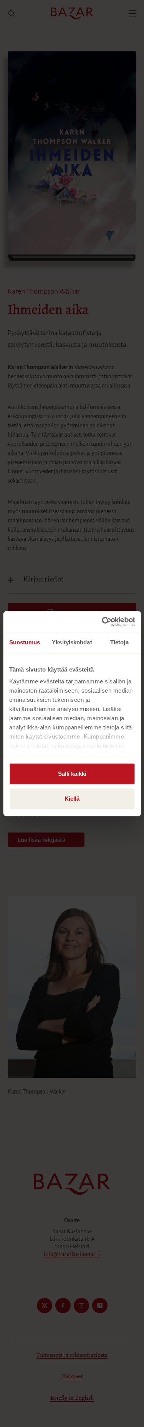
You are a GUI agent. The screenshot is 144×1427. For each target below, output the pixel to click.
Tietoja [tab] (119, 642)
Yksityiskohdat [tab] (72, 642)
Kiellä (72, 798)
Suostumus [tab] (24, 642)
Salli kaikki (72, 773)
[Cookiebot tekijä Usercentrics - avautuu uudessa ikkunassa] (102, 622)
